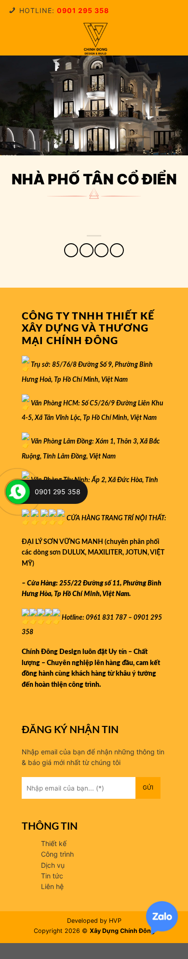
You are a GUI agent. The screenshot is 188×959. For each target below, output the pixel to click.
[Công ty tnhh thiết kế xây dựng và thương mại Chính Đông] (95, 39)
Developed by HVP (94, 920)
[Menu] (14, 38)
